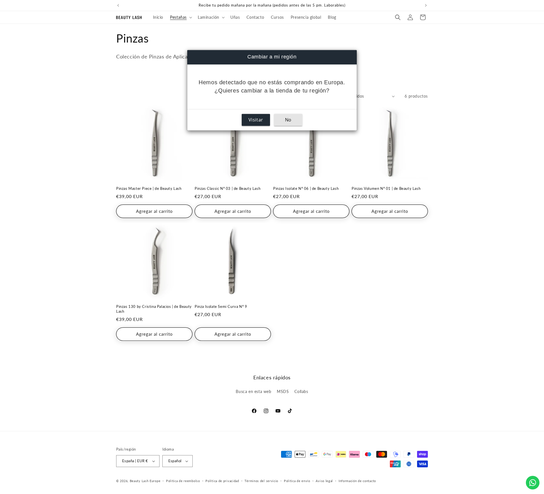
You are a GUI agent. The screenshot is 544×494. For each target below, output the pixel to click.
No (288, 120)
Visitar (255, 120)
